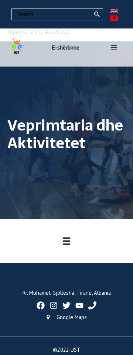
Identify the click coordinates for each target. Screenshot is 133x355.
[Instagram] (54, 305)
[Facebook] (41, 305)
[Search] (97, 14)
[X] (66, 305)
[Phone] (92, 305)
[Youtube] (79, 305)
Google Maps (72, 317)
